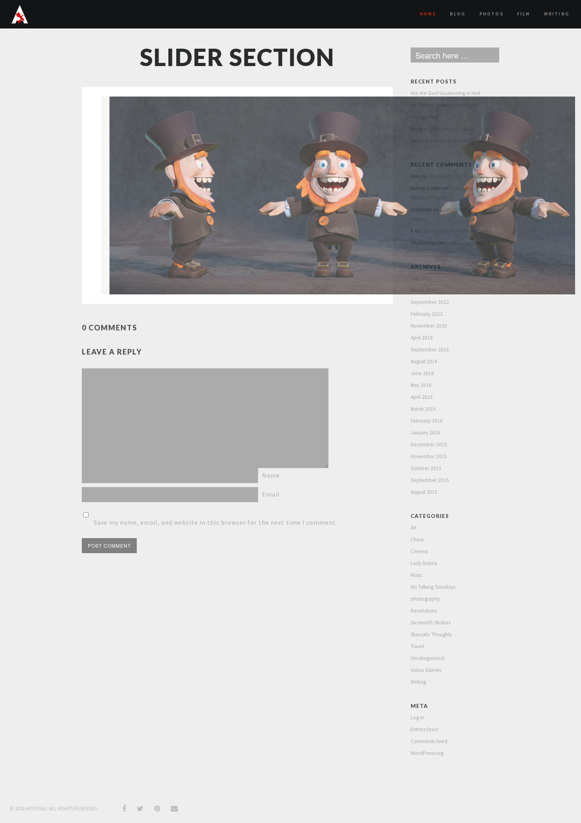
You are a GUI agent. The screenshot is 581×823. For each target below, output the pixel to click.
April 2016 (422, 397)
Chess (417, 539)
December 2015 (429, 444)
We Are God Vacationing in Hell (445, 93)
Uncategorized (427, 658)
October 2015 (426, 468)
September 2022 (430, 302)
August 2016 (424, 361)
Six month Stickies (431, 622)
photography (425, 598)
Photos (491, 14)
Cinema (419, 551)
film (523, 14)
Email (271, 494)
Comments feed (429, 741)
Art (414, 527)
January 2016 (425, 432)
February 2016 (427, 420)
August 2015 (424, 492)
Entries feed (424, 729)
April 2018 (422, 337)
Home (428, 14)
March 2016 (423, 409)
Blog (458, 14)
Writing (557, 14)
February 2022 (427, 314)
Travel (417, 646)
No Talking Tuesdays (433, 587)
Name (271, 475)
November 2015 (429, 456)
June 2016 (422, 373)
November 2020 (429, 325)
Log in (417, 717)
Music (417, 575)
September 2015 (430, 480)
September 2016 (430, 349)
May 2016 (421, 385)
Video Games (426, 670)
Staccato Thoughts (431, 634)
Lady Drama (424, 563)
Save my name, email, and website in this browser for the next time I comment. (216, 522)
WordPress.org (427, 753)
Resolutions (424, 610)
